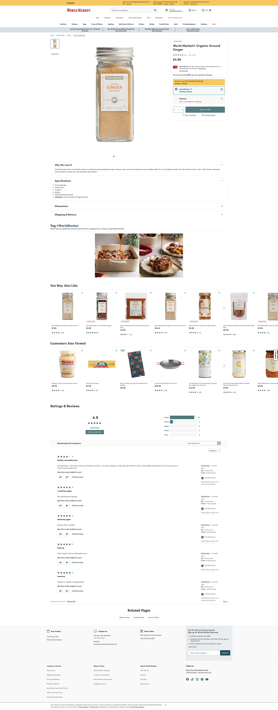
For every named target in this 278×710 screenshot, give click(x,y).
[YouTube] (207, 679)
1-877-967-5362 (99, 638)
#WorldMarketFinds (204, 672)
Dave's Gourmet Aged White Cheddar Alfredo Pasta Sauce (236, 384)
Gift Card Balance (53, 679)
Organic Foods (139, 617)
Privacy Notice (83, 707)
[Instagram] (197, 679)
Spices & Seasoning (79, 35)
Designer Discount (100, 684)
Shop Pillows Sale (121, 31)
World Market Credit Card (103, 679)
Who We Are (144, 670)
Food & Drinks (60, 35)
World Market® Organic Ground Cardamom (170, 325)
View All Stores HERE (147, 638)
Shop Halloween (157, 31)
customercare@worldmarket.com (105, 644)
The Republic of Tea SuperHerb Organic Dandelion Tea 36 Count (203, 384)
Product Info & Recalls (54, 697)
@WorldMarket (191, 672)
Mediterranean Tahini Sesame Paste (64, 383)
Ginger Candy (124, 617)
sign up (225, 653)
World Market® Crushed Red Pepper (99, 325)
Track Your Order (53, 636)
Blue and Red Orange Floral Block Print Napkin (133, 384)
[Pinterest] (202, 679)
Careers (143, 675)
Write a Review (94, 432)
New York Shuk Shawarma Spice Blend (202, 325)
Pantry (69, 35)
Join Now (128, 4)
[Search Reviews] (219, 443)
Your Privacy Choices (137, 707)
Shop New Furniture (193, 31)
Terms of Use (95, 707)
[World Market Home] (79, 10)
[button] (63, 24)
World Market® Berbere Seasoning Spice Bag (134, 326)
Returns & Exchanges (54, 640)
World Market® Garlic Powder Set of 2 (65, 325)
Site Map (143, 679)
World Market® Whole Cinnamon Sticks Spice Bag (239, 326)
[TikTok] (192, 679)
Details (172, 4)
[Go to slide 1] (114, 156)
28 (185, 55)
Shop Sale (85, 31)
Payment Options (53, 684)
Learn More (193, 4)
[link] (206, 10)
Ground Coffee (153, 617)
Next (225, 601)
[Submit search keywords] (155, 10)
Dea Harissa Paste (92, 383)
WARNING (59, 197)
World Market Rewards (102, 670)
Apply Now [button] (202, 68)
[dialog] (139, 706)
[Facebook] (187, 679)
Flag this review (77, 477)
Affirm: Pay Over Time (54, 693)
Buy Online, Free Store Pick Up (57, 688)
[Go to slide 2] (115, 156)
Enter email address (198, 653)
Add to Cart (205, 110)
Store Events (144, 684)
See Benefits (183, 71)
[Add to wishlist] (82, 293)
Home (52, 35)
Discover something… (120, 10)
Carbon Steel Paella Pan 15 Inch (166, 383)
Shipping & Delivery (53, 675)
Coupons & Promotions (101, 675)
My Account (51, 670)
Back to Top (71, 601)
